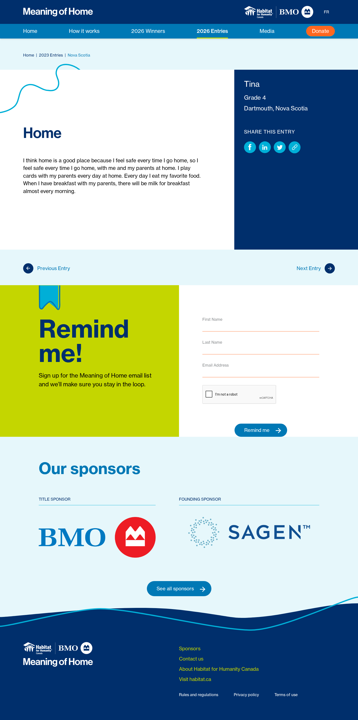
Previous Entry (53, 268)
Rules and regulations (198, 694)
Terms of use (286, 694)
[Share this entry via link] (295, 147)
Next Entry (309, 268)
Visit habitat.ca (195, 679)
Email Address (215, 365)
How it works (84, 31)
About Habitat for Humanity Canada (219, 669)
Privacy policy (246, 694)
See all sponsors (176, 588)
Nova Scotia (79, 55)
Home (30, 31)
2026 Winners (148, 31)
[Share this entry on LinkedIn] (265, 147)
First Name (212, 319)
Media (267, 31)
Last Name (212, 342)
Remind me (257, 430)
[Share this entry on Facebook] (250, 147)
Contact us (191, 659)
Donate (320, 31)
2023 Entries (51, 55)
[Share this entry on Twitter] (280, 147)
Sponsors (189, 648)
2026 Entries (212, 31)
